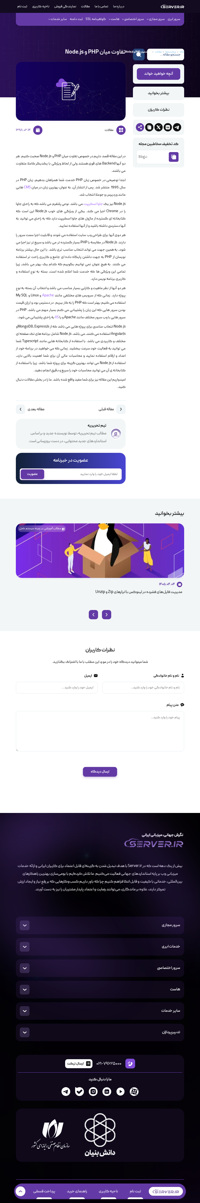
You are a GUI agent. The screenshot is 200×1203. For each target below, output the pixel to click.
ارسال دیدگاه (100, 771)
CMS (27, 187)
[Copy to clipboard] (149, 127)
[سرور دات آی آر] (172, 6)
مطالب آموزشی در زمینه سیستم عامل (40, 528)
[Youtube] (120, 1091)
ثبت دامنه (76, 19)
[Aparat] (134, 1091)
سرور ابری (174, 19)
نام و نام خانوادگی (166, 675)
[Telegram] (65, 1091)
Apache (48, 295)
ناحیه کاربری (40, 6)
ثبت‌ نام (22, 6)
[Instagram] (93, 1091)
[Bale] (79, 1091)
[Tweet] (158, 127)
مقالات (85, 6)
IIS (57, 317)
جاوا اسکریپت (93, 204)
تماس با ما (101, 6)
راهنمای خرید (77, 1191)
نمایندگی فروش (65, 6)
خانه (182, 52)
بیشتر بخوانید (158, 93)
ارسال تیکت (75, 1063)
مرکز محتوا (170, 52)
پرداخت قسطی (44, 1191)
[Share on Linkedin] (168, 127)
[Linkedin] (106, 1091)
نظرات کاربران (159, 110)
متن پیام (172, 705)
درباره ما (118, 6)
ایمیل (88, 675)
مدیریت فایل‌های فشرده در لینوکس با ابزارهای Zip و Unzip (138, 592)
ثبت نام (135, 1191)
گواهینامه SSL (96, 19)
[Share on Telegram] (177, 127)
